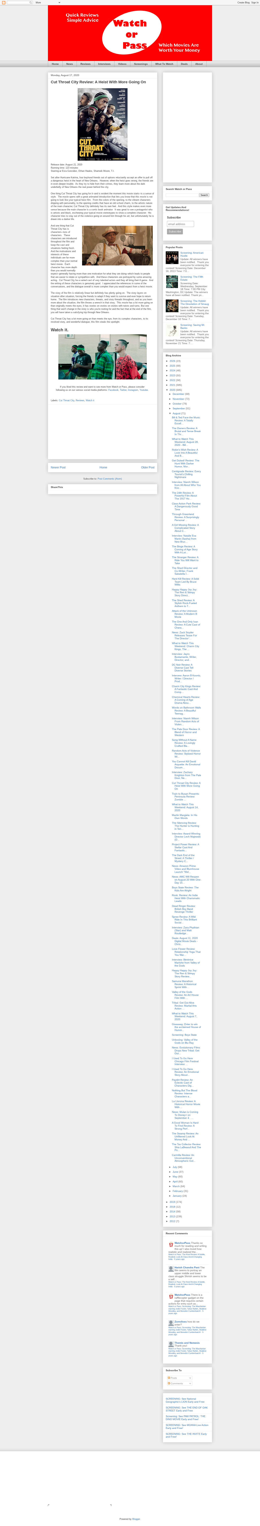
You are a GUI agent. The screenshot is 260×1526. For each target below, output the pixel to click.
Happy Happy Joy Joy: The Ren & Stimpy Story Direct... (184, 592)
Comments (176, 1383)
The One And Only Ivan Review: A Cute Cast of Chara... (186, 624)
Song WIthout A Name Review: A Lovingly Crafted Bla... (184, 742)
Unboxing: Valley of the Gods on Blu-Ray (185, 1041)
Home (55, 63)
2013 (173, 1216)
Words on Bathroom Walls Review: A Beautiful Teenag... (186, 710)
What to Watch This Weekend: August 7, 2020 (184, 1016)
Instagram (133, 390)
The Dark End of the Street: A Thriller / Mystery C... (183, 858)
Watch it (90, 400)
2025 (173, 365)
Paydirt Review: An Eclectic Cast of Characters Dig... (182, 1082)
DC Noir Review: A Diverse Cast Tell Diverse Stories (182, 667)
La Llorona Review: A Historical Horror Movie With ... (186, 1104)
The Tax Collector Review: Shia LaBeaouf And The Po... (186, 1147)
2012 (173, 1221)
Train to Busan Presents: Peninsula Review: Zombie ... (186, 796)
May (175, 1176)
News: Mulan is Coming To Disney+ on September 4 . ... (185, 1115)
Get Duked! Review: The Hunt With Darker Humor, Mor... (185, 463)
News (69, 63)
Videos (122, 63)
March (176, 1186)
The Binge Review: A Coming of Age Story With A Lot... (185, 549)
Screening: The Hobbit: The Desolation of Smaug (194, 302)
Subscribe (174, 217)
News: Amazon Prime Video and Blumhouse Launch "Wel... (185, 868)
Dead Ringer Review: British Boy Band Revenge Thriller (184, 909)
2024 (173, 370)
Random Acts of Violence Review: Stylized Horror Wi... (186, 753)
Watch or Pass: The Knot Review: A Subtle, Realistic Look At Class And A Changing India (186, 1256)
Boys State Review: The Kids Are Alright (185, 889)
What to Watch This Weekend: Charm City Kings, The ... (185, 646)
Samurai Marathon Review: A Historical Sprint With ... (184, 984)
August (177, 413)
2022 (173, 380)
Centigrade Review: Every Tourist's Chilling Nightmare (186, 474)
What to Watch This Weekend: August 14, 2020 (185, 807)
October (177, 403)
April (175, 1181)
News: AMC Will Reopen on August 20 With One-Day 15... (186, 879)
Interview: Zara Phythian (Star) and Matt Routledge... (185, 930)
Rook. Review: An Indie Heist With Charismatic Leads (186, 898)
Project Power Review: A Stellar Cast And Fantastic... (185, 847)
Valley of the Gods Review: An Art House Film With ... (185, 995)
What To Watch (164, 63)
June (176, 1171)
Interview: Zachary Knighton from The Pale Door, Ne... (186, 775)
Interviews (104, 63)
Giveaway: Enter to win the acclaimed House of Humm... (186, 1027)
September (179, 408)
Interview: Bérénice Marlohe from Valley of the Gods (186, 962)
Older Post (147, 467)
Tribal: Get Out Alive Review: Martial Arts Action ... (184, 1005)
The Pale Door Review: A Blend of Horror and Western (186, 732)
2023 (173, 375)
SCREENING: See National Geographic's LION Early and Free (185, 1400)
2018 (173, 1206)
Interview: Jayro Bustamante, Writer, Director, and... (184, 657)
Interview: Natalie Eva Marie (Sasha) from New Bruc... (184, 538)
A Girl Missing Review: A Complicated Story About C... (185, 527)
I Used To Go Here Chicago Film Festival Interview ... (185, 1061)
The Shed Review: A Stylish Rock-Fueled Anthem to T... (184, 603)
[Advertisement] (102, 431)
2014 (173, 1211)
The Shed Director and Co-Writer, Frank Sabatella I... (184, 571)
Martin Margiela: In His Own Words (184, 816)
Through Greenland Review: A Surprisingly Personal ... (185, 517)
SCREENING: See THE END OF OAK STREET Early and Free (187, 1409)
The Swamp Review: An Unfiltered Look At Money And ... (185, 1136)
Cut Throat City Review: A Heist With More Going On (186, 786)
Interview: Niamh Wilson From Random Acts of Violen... (185, 721)
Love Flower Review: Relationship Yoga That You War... (186, 951)
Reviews (85, 63)
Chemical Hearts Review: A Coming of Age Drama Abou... (186, 700)
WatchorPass (182, 1242)
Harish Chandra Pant (187, 1267)
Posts (173, 1378)
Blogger (136, 1519)
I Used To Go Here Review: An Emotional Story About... (185, 1072)
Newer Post (58, 467)
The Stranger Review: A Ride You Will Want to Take (185, 560)
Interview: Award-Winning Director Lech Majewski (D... (186, 836)
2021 (173, 385)
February (178, 1191)
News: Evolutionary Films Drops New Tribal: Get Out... (186, 1050)
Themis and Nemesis (187, 1342)
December (179, 394)
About (199, 63)
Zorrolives (181, 1321)
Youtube (144, 390)
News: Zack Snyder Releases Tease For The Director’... (184, 635)
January (177, 1195)
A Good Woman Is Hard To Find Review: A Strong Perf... (185, 1125)
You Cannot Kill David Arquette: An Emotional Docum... (186, 764)
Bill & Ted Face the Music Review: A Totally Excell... (186, 420)
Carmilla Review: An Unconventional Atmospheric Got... (183, 1158)
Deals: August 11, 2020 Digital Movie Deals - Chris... (185, 941)
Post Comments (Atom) (110, 478)
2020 (173, 389)
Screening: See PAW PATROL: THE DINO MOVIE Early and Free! (185, 1418)
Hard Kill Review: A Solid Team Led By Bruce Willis (185, 581)
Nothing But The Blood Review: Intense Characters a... (184, 1093)
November (179, 398)
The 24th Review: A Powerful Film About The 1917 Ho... (184, 495)
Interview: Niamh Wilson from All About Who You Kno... (186, 485)
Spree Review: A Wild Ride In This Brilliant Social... (184, 919)
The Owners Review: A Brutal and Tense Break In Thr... (186, 431)
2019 (173, 1202)
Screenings (141, 63)
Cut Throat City (66, 400)
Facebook (113, 390)
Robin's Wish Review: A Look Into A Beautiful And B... (185, 452)
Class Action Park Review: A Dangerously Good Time (186, 506)
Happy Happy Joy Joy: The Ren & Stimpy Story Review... (184, 973)
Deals (184, 63)
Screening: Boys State (184, 1034)
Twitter (123, 390)
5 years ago (179, 1259)
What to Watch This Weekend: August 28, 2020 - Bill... (185, 442)
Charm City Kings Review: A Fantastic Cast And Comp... (186, 689)
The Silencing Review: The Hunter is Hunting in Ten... (185, 825)
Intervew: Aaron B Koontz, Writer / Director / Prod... (186, 678)
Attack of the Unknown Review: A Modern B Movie (184, 613)
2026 (173, 361)
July (175, 1167)
